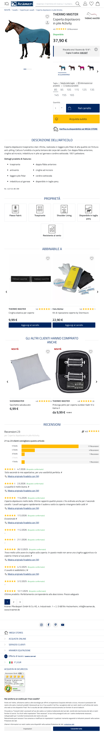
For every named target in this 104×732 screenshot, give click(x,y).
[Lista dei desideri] (91, 3)
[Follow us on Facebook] (48, 625)
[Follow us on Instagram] (41, 625)
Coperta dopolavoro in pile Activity (49, 10)
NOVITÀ (7, 10)
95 (61, 90)
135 (92, 90)
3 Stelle (15, 453)
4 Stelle (15, 450)
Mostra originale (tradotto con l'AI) (23, 476)
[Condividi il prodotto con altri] (47, 22)
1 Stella (15, 461)
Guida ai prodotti (72, 85)
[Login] (85, 3)
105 (69, 90)
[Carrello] (98, 3)
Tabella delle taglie (67, 83)
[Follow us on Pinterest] (55, 625)
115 (76, 90)
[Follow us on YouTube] (62, 625)
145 (56, 95)
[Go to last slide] (6, 292)
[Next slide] (97, 71)
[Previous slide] (55, 71)
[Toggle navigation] (6, 3)
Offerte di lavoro (20, 656)
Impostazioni (27, 728)
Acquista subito (78, 119)
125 (84, 90)
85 (55, 90)
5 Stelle (15, 446)
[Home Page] (22, 3)
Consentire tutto (76, 728)
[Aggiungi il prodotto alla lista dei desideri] (47, 16)
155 (64, 95)
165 (72, 95)
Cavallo (15, 10)
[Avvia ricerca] (78, 3)
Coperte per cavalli (27, 10)
